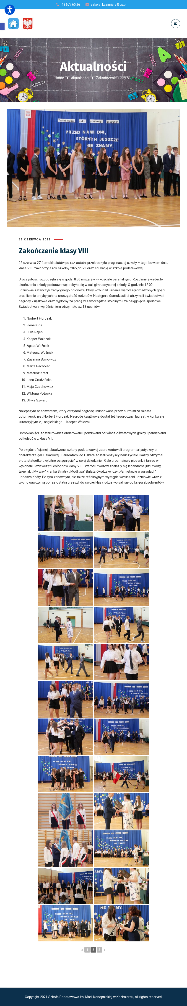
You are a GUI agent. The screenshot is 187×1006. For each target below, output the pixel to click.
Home (59, 78)
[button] (2, 26)
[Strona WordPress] (22, 23)
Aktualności (80, 78)
